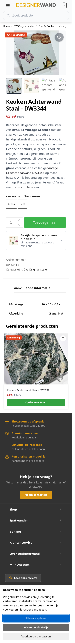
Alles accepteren (36, 618)
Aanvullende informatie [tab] (32, 288)
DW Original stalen (24, 26)
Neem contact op (36, 495)
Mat (22, 204)
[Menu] (7, 5)
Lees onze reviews (25, 577)
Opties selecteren (35, 402)
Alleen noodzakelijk (36, 627)
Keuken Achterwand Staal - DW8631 (28, 390)
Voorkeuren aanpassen (36, 636)
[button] (64, 5)
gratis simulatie (22, 187)
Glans (11, 204)
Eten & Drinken (46, 26)
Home (6, 26)
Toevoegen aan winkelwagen (45, 224)
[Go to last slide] (13, 53)
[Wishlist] (63, 338)
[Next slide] (59, 53)
